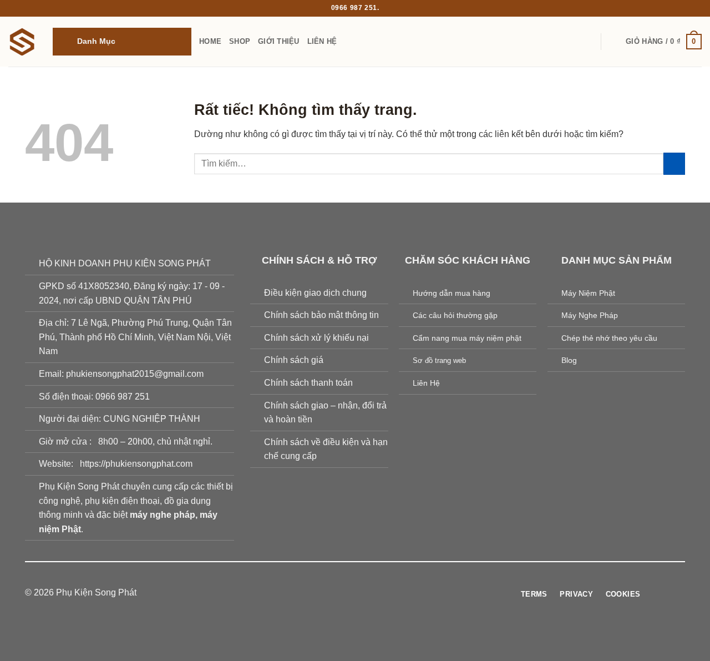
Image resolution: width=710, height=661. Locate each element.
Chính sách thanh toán (308, 382)
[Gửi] (674, 163)
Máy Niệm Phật (588, 293)
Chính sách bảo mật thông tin (321, 315)
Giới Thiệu (279, 41)
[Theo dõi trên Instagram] (334, 593)
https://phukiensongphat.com (136, 463)
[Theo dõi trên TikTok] (348, 593)
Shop (239, 41)
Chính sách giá (293, 360)
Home (210, 41)
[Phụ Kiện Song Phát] (22, 41)
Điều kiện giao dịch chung (315, 292)
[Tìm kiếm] (614, 41)
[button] (122, 41)
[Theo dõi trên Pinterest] (375, 593)
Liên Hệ (322, 41)
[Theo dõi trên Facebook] (321, 593)
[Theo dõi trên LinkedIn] (388, 593)
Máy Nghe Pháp (589, 315)
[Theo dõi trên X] (361, 593)
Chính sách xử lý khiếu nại (316, 337)
